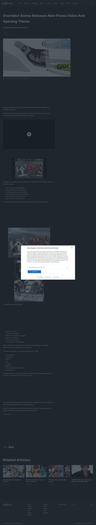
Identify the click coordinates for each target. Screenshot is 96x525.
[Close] (72, 248)
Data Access (48, 277)
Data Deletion (40, 277)
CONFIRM (34, 271)
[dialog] (48, 262)
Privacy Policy (56, 277)
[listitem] (48, 267)
